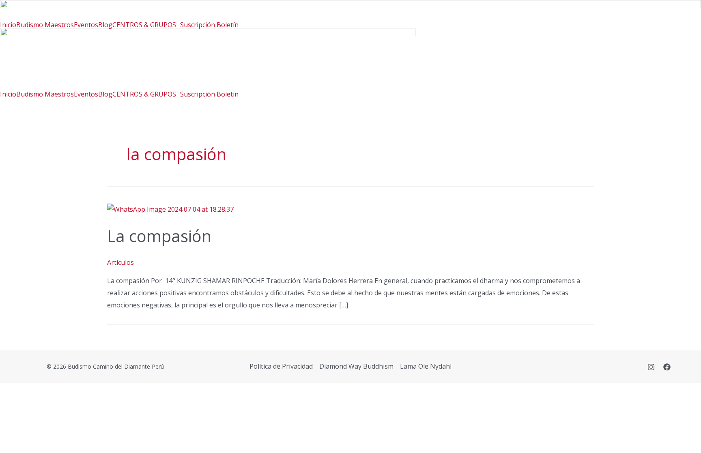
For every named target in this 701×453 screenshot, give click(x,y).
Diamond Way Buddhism (356, 366)
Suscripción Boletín (209, 24)
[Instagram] (651, 367)
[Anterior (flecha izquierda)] (13, 405)
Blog (105, 24)
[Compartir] (68, 390)
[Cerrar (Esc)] (96, 390)
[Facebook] (667, 367)
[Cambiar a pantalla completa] (41, 390)
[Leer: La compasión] (170, 208)
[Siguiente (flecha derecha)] (41, 405)
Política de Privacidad (281, 366)
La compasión (159, 236)
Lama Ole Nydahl (426, 366)
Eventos (86, 24)
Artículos (120, 262)
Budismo (30, 24)
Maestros (59, 24)
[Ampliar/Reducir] (13, 390)
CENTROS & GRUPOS (144, 24)
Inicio (8, 24)
